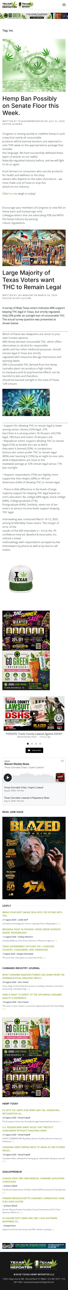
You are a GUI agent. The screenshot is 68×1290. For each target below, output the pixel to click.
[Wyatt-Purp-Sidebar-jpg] (26, 630)
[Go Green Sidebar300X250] (26, 670)
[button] (64, 5)
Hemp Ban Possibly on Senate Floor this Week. (30, 105)
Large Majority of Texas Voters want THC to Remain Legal (31, 280)
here (11, 193)
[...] (58, 923)
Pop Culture (23, 298)
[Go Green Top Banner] (34, 15)
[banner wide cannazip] (34, 1245)
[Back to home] (18, 5)
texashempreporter (31, 121)
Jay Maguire (25, 295)
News (18, 124)
